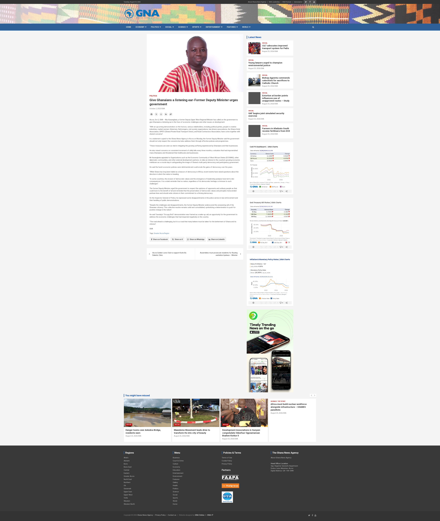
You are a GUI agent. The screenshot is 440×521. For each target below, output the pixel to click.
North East (128, 479)
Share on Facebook (160, 239)
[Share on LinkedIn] (166, 114)
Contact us (172, 515)
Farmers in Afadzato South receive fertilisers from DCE (276, 129)
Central (126, 470)
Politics (155, 27)
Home (128, 27)
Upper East (128, 492)
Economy (140, 27)
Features (231, 27)
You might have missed (137, 395)
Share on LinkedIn (218, 239)
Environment (177, 476)
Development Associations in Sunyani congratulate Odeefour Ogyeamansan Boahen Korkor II (193, 433)
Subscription (298, 2)
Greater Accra (129, 476)
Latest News (254, 37)
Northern (127, 482)
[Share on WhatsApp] (161, 114)
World (245, 27)
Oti (125, 485)
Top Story (233, 401)
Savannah (127, 489)
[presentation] (311, 395)
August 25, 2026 (268, 51)
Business (176, 458)
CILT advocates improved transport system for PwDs (275, 47)
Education (176, 470)
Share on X (179, 239)
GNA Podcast (286, 2)
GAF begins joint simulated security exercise (266, 114)
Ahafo (126, 458)
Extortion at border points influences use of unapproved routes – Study (275, 98)
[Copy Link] (171, 114)
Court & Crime (178, 461)
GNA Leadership (274, 2)
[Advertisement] (195, 279)
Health (175, 485)
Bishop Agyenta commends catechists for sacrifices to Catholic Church (276, 80)
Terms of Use (227, 458)
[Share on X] (156, 114)
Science (182, 27)
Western (127, 501)
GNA (163, 108)
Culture (175, 464)
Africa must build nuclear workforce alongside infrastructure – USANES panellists (240, 407)
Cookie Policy (227, 461)
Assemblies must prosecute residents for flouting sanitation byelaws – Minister (219, 254)
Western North (129, 504)
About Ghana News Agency (257, 2)
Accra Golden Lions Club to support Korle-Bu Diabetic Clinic (169, 254)
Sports (195, 27)
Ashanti (126, 461)
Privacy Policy (227, 464)
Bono (126, 464)
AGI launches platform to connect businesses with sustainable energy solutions (289, 433)
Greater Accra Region (161, 233)
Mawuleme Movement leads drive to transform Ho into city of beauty (144, 431)
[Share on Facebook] (151, 114)
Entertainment (213, 27)
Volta (126, 498)
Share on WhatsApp (197, 239)
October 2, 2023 (155, 108)
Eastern (126, 473)
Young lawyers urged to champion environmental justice (265, 64)
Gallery (175, 482)
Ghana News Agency (145, 515)
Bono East (128, 467)
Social (168, 27)
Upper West (128, 495)
